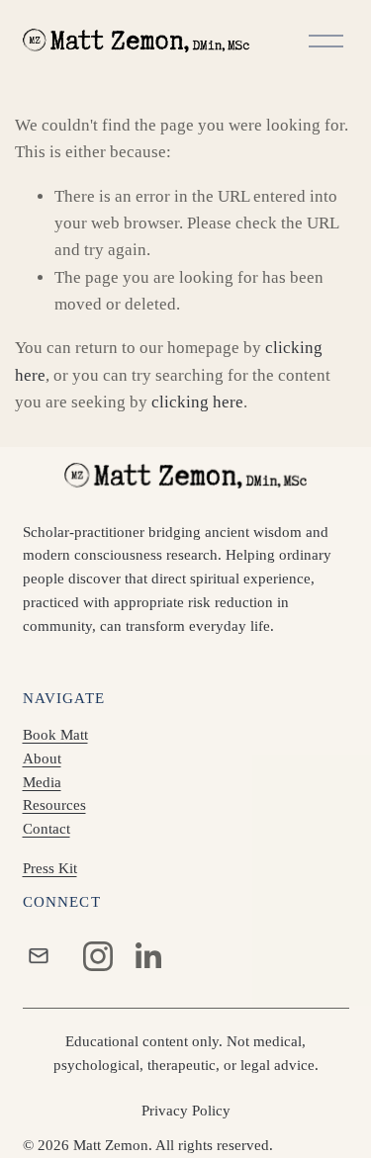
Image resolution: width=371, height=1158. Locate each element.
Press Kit (50, 868)
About (42, 758)
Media (42, 782)
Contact (46, 829)
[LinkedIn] (147, 956)
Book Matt (55, 735)
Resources (54, 805)
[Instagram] (98, 956)
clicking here (197, 402)
